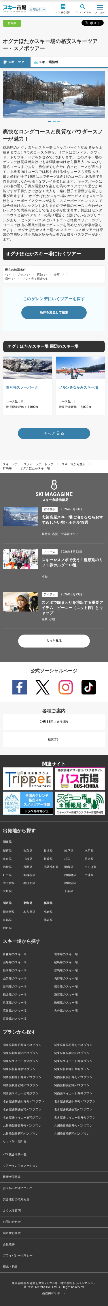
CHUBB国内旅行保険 (54, 721)
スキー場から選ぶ (74, 464)
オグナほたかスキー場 (35, 468)
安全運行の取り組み (16, 1199)
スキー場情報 (48, 62)
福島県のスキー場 (66, 962)
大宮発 (27, 850)
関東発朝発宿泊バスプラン (21, 1053)
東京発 (7, 858)
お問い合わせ (12, 1221)
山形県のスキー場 (15, 962)
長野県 (46, 533)
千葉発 (68, 891)
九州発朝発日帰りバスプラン (22, 1125)
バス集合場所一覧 (15, 1154)
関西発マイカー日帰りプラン (73, 1093)
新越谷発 (29, 875)
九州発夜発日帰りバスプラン (73, 1125)
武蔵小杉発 (51, 866)
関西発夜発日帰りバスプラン (73, 1077)
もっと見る (54, 641)
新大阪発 (9, 911)
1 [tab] (49, 121)
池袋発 (7, 866)
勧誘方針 (54, 739)
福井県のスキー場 (15, 994)
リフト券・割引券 (15, 1141)
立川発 (7, 891)
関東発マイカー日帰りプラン (73, 1061)
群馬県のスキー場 (66, 970)
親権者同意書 (12, 1176)
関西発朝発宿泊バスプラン (72, 1085)
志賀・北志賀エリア (65, 533)
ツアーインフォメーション (21, 1165)
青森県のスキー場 (15, 954)
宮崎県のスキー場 (15, 1018)
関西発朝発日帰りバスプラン (22, 1077)
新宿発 (7, 850)
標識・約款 (10, 1266)
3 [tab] (58, 121)
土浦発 (89, 875)
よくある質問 (12, 1210)
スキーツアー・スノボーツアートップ (28, 464)
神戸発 (7, 928)
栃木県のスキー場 (15, 970)
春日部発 (29, 883)
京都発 (7, 919)
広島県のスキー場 (15, 1010)
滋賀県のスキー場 (66, 994)
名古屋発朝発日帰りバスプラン (23, 1101)
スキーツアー (18, 62)
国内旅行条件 (12, 1233)
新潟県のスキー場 (15, 986)
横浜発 (48, 850)
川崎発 (48, 858)
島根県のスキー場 (66, 1002)
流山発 (68, 866)
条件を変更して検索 (54, 312)
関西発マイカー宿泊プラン (21, 1093)
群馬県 (7, 468)
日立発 (89, 858)
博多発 (48, 919)
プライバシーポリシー (18, 1255)
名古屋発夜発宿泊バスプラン (73, 1109)
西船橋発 (70, 875)
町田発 (7, 875)
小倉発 (48, 911)
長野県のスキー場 (66, 978)
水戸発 (89, 850)
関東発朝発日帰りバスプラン (22, 1044)
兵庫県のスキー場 (15, 1002)
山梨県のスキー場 (15, 978)
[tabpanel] (54, 94)
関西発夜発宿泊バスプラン (21, 1085)
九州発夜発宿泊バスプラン (72, 1133)
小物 (45, 576)
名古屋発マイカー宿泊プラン (22, 1117)
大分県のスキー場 (66, 1010)
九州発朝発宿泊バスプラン (21, 1133)
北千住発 (9, 883)
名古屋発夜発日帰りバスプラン (75, 1101)
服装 (45, 619)
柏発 (67, 858)
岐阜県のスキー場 (66, 986)
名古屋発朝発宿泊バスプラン (22, 1109)
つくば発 (90, 866)
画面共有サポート (54, 1293)
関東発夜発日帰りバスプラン (73, 1044)
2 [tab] (54, 121)
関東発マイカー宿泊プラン (21, 1061)
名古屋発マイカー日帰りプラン (75, 1117)
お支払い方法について (18, 1188)
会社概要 (9, 1244)
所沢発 (27, 866)
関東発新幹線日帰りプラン (72, 1069)
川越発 (27, 858)
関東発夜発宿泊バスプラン (72, 1053)
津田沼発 (70, 883)
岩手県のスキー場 (66, 954)
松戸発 (68, 850)
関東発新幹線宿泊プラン (19, 1069)
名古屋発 (29, 911)
